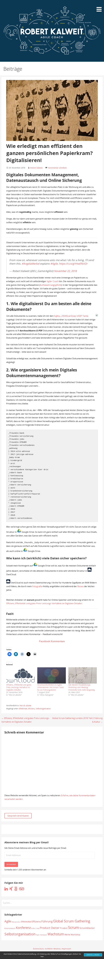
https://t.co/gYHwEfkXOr (73, 263)
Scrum (73, 927)
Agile (7, 921)
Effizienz (31, 708)
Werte (67, 934)
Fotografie (37, 586)
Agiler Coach (53, 281)
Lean (37, 928)
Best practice (16, 922)
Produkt (63, 928)
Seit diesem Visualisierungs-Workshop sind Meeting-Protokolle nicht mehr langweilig (81, 687)
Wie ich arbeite (25, 705)
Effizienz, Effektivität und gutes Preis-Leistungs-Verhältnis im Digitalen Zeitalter (44, 603)
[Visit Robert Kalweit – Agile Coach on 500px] (16, 889)
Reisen (80, 586)
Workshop (75, 934)
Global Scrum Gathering (71, 921)
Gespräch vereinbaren (18, 815)
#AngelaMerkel (30, 263)
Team (38, 935)
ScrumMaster (87, 927)
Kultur (33, 928)
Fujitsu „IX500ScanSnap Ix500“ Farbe (71, 316)
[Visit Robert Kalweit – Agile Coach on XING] (11, 889)
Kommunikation (9, 928)
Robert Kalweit (36, 168)
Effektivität (23, 708)
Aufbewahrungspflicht (50, 285)
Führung (47, 921)
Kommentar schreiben (57, 168)
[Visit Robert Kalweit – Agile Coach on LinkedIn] (6, 889)
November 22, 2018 (65, 271)
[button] (100, 6)
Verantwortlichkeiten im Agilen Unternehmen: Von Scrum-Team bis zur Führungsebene (50, 687)
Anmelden (11, 864)
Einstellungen (93, 955)
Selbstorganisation (43, 708)
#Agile (54, 263)
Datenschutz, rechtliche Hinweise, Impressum (52, 948)
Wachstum (56, 934)
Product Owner (49, 928)
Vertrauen (43, 935)
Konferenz (23, 927)
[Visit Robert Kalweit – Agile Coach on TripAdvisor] (21, 889)
